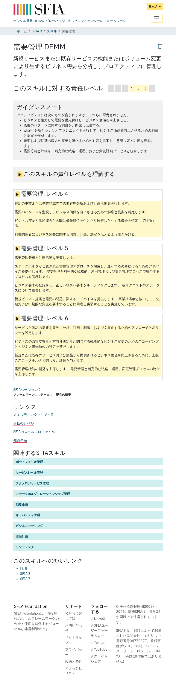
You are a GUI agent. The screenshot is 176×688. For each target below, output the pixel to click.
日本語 (153, 7)
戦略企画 (22, 504)
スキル (52, 31)
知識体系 (20, 440)
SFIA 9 (37, 31)
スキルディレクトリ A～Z (33, 414)
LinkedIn (100, 618)
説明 (23, 568)
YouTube (100, 649)
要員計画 (22, 536)
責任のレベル (23, 423)
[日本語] (69, 9)
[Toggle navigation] (157, 18)
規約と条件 (73, 661)
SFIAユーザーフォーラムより (99, 630)
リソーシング (25, 547)
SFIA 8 (25, 573)
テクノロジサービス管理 (32, 483)
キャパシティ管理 (28, 515)
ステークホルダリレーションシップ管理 (43, 494)
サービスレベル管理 (29, 472)
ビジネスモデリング (29, 526)
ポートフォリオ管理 (29, 462)
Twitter (99, 642)
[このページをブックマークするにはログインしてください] (160, 46)
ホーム (22, 31)
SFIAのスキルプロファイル (34, 432)
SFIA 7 (25, 579)
